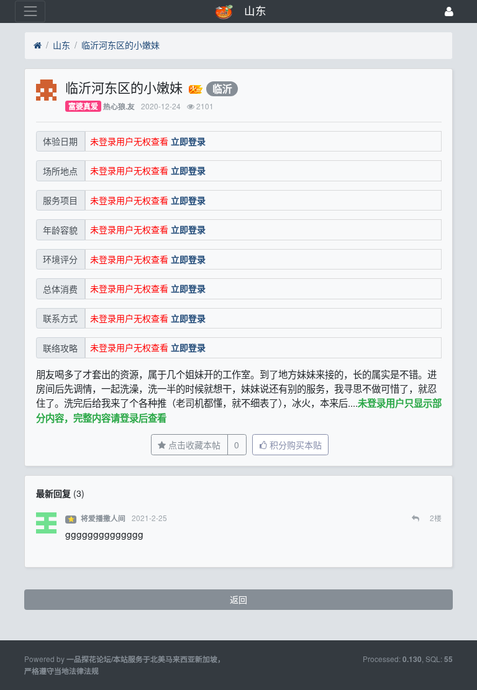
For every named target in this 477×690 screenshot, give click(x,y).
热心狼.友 (119, 106)
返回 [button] (238, 599)
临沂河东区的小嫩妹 (120, 45)
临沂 (222, 88)
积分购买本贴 (294, 444)
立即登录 (188, 141)
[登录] (449, 11)
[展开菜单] (30, 11)
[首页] (38, 45)
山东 (61, 45)
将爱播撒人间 (103, 518)
